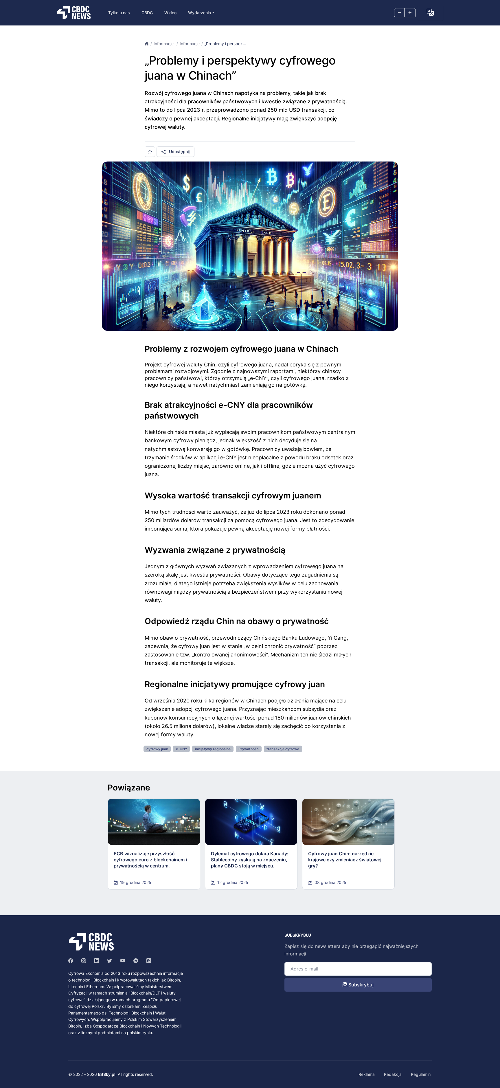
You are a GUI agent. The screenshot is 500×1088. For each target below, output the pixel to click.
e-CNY (181, 749)
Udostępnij (179, 151)
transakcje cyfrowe (282, 749)
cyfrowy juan (157, 749)
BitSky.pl (106, 1074)
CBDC (147, 12)
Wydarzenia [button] (199, 12)
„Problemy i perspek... (225, 43)
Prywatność (248, 749)
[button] (430, 12)
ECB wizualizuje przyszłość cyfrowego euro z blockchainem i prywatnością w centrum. (150, 860)
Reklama (367, 1074)
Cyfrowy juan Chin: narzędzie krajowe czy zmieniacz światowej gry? (344, 860)
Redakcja (393, 1074)
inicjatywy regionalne (213, 749)
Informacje (164, 43)
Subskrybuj (360, 985)
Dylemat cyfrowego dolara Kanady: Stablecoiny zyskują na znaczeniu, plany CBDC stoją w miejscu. (249, 860)
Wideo (170, 12)
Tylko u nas (119, 12)
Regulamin (421, 1074)
